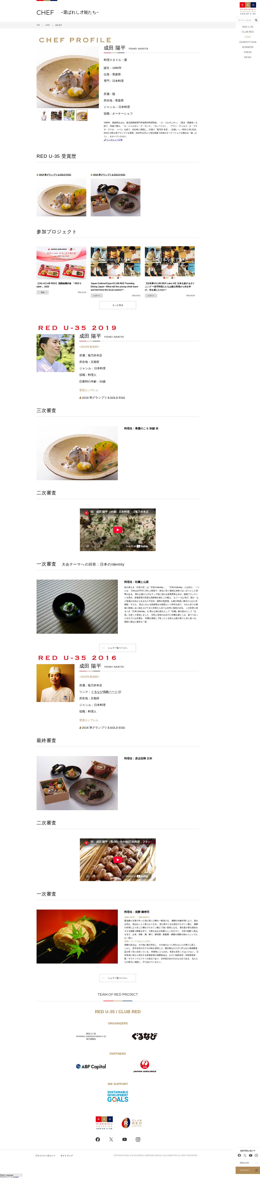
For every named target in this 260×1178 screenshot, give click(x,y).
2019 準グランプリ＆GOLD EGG (55, 175)
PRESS (248, 52)
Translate (16, 1177)
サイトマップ (67, 1155)
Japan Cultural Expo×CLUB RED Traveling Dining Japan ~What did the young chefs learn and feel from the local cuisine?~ (114, 286)
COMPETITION (247, 42)
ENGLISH (244, 1163)
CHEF (248, 37)
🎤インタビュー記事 (113, 140)
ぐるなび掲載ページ (104, 691)
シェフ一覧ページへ (117, 648)
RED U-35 (247, 27)
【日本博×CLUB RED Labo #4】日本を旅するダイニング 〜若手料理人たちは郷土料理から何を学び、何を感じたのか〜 (170, 286)
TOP (38, 25)
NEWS (247, 57)
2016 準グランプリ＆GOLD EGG (109, 175)
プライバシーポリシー (45, 1155)
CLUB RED (248, 32)
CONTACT (244, 1170)
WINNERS (247, 47)
